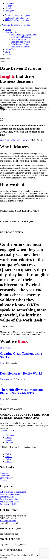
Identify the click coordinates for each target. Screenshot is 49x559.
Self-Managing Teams (9, 502)
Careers (3, 480)
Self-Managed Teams (20, 44)
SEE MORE (5, 348)
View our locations (8, 520)
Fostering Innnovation (20, 42)
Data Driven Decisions (10, 494)
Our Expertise (11, 32)
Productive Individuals (20, 47)
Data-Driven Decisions (21, 37)
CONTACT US (7, 430)
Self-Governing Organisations (24, 34)
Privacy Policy (6, 478)
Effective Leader (7, 497)
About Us (9, 49)
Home (8, 29)
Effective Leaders (18, 39)
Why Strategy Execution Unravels (14, 140)
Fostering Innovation (9, 499)
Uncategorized (6, 379)
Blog (7, 51)
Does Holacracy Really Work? (21, 373)
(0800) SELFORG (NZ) (18, 18)
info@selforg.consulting (18, 20)
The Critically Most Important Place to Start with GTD (21, 391)
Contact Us (10, 54)
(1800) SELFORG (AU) (19, 15)
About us (4, 473)
